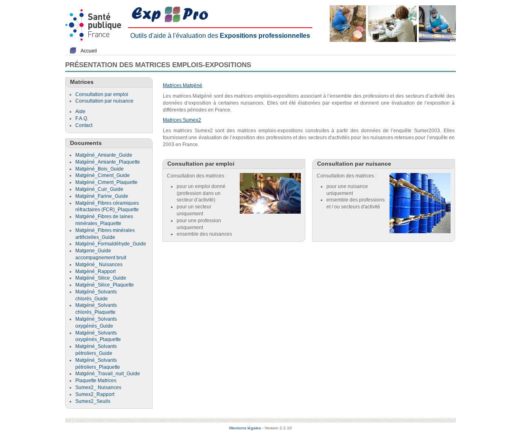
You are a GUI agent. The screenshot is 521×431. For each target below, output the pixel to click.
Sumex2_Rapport (94, 394)
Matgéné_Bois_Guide (99, 169)
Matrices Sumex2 (182, 120)
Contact (83, 125)
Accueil (89, 51)
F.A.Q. (81, 118)
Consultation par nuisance (104, 101)
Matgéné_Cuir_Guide (99, 189)
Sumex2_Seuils (92, 401)
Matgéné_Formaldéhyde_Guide (110, 244)
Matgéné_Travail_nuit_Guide (107, 373)
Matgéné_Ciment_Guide (102, 175)
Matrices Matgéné (182, 85)
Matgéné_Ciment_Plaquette (106, 182)
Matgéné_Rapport (95, 271)
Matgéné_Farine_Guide (101, 196)
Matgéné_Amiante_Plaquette (107, 162)
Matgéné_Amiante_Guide (103, 155)
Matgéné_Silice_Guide (100, 278)
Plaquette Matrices (95, 380)
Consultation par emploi (101, 94)
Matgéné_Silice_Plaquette (104, 285)
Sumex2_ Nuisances (98, 387)
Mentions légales (245, 428)
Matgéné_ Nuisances (99, 264)
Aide (80, 111)
